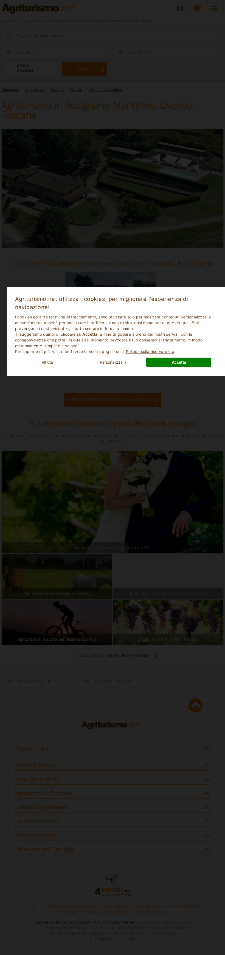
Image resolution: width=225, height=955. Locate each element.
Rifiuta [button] (47, 362)
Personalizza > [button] (113, 362)
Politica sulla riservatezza (150, 351)
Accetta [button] (179, 362)
